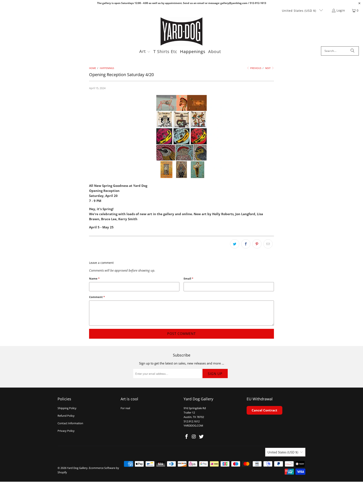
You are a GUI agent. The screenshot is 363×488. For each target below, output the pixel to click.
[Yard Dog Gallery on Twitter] (201, 436)
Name (94, 278)
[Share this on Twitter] (234, 244)
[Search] (352, 51)
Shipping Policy (67, 408)
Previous (255, 68)
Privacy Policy (66, 431)
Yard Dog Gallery (77, 468)
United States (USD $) (299, 11)
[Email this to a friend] (268, 244)
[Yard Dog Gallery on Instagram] (194, 436)
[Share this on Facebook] (245, 244)
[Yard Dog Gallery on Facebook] (187, 436)
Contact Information (70, 423)
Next (268, 68)
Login (341, 10)
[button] (144, 51)
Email (188, 278)
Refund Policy (66, 416)
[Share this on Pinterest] (257, 244)
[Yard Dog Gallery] (181, 31)
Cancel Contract (264, 410)
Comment (97, 297)
